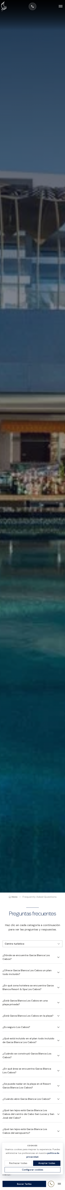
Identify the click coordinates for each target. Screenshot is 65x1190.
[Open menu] (58, 6)
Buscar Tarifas (24, 1184)
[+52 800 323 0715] (32, 6)
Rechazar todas (18, 1163)
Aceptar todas (46, 1163)
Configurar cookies (32, 1169)
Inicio (15, 896)
